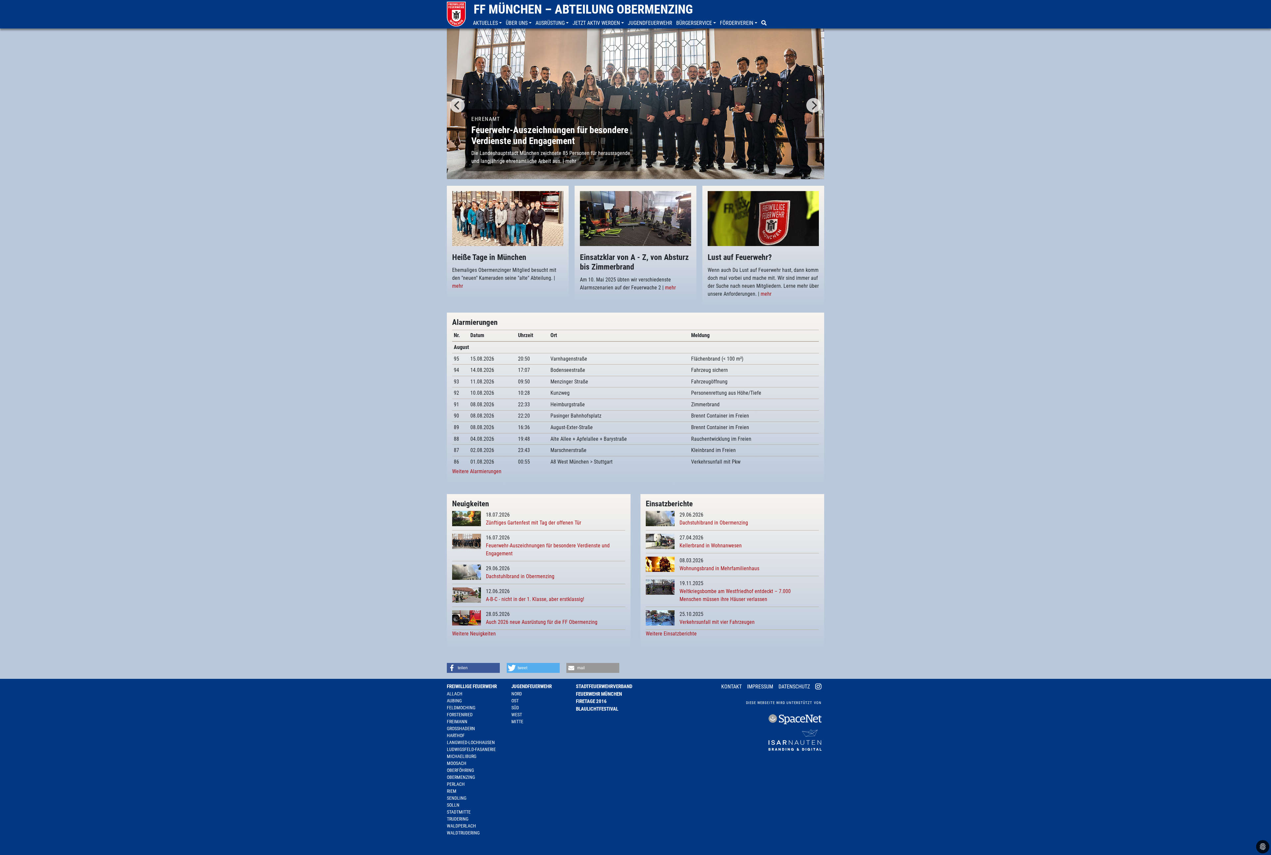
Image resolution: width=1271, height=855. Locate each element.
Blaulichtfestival (597, 709)
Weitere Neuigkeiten (474, 633)
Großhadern (461, 728)
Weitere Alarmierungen (476, 471)
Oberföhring (460, 770)
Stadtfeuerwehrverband (604, 686)
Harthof (456, 735)
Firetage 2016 (591, 701)
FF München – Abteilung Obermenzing (583, 9)
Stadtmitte (459, 812)
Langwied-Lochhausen (471, 742)
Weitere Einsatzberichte (671, 633)
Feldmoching (461, 707)
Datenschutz (794, 686)
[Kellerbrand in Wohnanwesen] (660, 541)
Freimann (457, 721)
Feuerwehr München (599, 694)
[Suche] (764, 23)
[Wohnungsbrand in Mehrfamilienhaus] (660, 564)
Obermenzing (461, 777)
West (516, 714)
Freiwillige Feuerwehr (472, 686)
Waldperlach (461, 826)
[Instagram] (818, 687)
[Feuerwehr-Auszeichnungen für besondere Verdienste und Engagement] (635, 103)
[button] (488, 23)
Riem (451, 791)
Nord (516, 693)
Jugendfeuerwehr (531, 686)
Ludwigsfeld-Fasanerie (471, 749)
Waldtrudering (463, 832)
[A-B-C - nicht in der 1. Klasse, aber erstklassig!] (466, 595)
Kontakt (731, 686)
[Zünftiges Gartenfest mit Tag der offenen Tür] (466, 518)
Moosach (456, 763)
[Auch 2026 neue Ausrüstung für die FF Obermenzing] (466, 618)
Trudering (457, 819)
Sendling (456, 798)
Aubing (454, 700)
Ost (515, 700)
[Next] (813, 105)
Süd (515, 707)
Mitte (517, 721)
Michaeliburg (461, 756)
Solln (453, 805)
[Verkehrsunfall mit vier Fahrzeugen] (660, 618)
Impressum (760, 686)
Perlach (456, 784)
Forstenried (460, 714)
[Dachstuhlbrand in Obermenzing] (466, 572)
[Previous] (457, 105)
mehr (570, 161)
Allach (454, 693)
